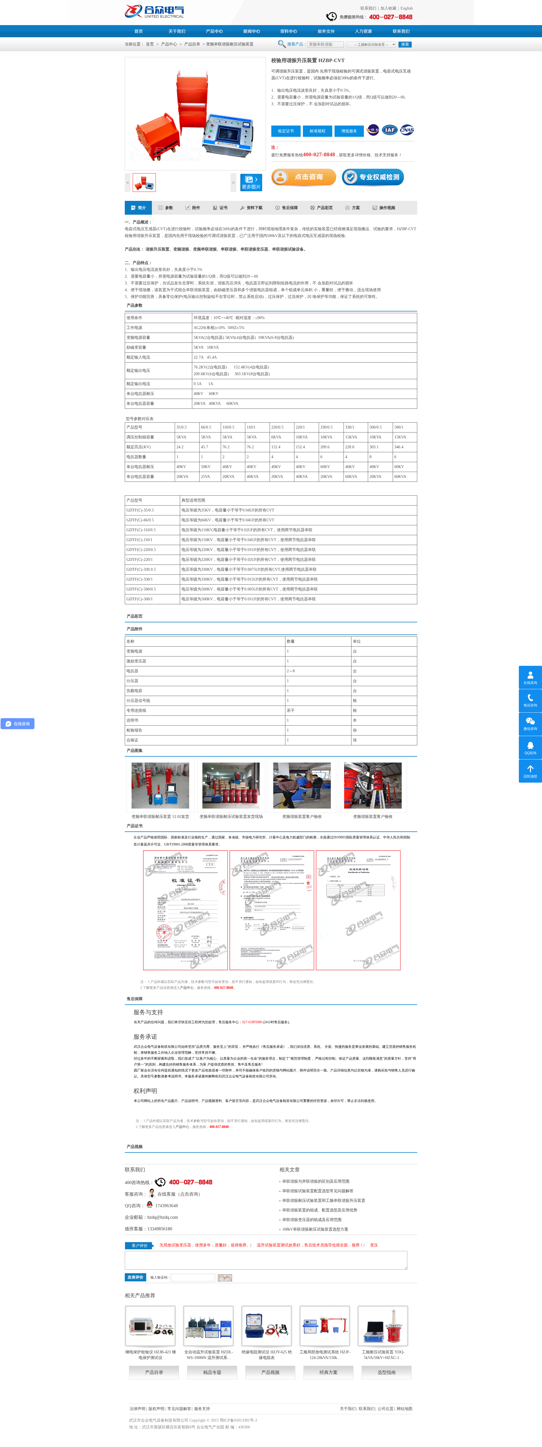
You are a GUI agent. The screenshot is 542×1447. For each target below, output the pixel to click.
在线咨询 (530, 683)
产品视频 (270, 1372)
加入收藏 (388, 8)
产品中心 (215, 30)
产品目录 (192, 44)
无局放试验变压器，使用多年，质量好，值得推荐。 (195, 1245)
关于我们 (348, 1409)
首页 (140, 30)
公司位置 (386, 1409)
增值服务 (349, 131)
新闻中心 (252, 30)
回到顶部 (530, 776)
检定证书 (286, 131)
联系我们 (368, 8)
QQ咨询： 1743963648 (151, 1205)
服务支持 (327, 30)
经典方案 (329, 1372)
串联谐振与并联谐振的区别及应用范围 (315, 1181)
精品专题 (212, 1372)
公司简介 (177, 30)
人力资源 (364, 30)
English (407, 8)
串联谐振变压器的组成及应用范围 (312, 1220)
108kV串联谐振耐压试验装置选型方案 (315, 1229)
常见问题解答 (179, 1409)
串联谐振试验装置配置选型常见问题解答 (317, 1191)
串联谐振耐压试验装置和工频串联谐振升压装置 (323, 1200)
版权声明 (156, 1409)
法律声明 (137, 1409)
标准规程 (317, 131)
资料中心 (289, 30)
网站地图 (404, 1409)
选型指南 (387, 1372)
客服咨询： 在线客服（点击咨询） (164, 1194)
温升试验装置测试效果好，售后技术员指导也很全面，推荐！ (300, 1245)
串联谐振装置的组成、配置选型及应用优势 (319, 1210)
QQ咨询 (530, 753)
